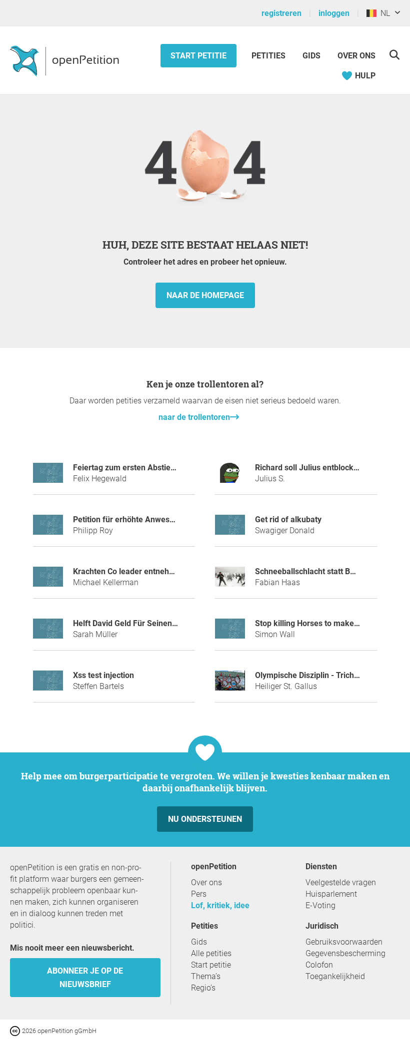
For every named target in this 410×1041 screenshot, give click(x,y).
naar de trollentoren (194, 417)
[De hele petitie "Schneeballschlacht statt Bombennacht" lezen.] (230, 581)
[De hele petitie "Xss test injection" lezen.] (48, 685)
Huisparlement (331, 894)
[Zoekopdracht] (394, 54)
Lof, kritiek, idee (220, 905)
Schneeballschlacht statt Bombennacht (325, 571)
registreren (282, 13)
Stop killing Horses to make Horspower (325, 623)
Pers (198, 894)
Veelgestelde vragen (341, 882)
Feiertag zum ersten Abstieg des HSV (140, 467)
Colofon (319, 965)
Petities (270, 55)
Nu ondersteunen (205, 819)
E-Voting (321, 905)
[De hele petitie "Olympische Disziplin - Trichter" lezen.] (230, 685)
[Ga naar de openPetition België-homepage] (66, 60)
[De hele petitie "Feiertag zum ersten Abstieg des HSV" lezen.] (48, 477)
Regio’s (203, 988)
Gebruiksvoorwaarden (344, 942)
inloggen (334, 13)
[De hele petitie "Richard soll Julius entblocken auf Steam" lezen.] (230, 477)
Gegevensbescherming (346, 953)
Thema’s (205, 976)
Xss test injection (103, 675)
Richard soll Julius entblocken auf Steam (328, 467)
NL (383, 13)
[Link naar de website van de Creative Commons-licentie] (16, 1030)
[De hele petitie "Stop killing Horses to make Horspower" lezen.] (230, 633)
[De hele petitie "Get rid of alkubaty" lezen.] (230, 529)
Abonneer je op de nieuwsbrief (85, 977)
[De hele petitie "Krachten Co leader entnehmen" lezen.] (48, 581)
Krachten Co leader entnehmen (129, 571)
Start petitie (198, 55)
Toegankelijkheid (335, 976)
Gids (311, 55)
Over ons (357, 55)
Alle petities (211, 953)
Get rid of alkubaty (288, 519)
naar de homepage (205, 295)
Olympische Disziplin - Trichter (309, 675)
